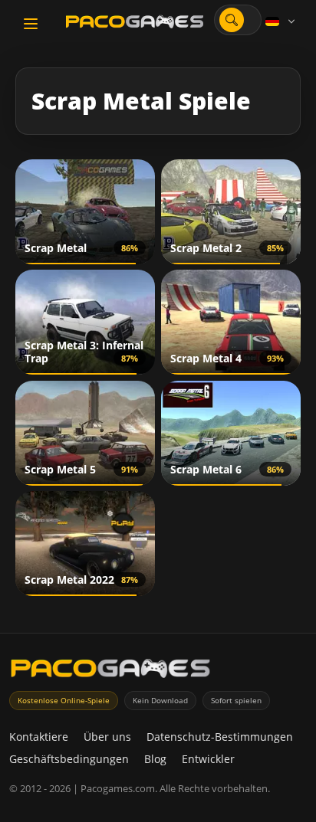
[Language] (281, 21)
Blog (155, 759)
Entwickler (208, 759)
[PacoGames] (110, 671)
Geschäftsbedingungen (69, 759)
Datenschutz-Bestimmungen (219, 736)
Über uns (107, 736)
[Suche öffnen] (231, 20)
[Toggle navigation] (30, 23)
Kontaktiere (38, 736)
